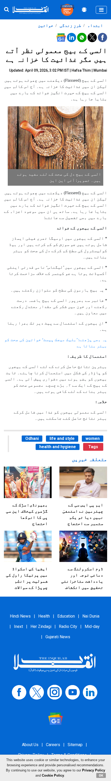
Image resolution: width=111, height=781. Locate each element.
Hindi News (20, 616)
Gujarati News (57, 636)
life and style (62, 438)
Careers (53, 744)
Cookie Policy (53, 775)
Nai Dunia (90, 616)
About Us (30, 744)
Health (44, 616)
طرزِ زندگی (70, 25)
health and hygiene (57, 446)
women (92, 438)
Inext (18, 626)
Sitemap (75, 744)
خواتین (45, 25)
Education (66, 616)
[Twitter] (36, 691)
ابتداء (94, 25)
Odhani (32, 438)
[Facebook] (19, 691)
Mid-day (92, 626)
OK (101, 775)
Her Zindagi (40, 626)
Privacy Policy (93, 770)
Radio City (68, 626)
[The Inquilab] (54, 662)
